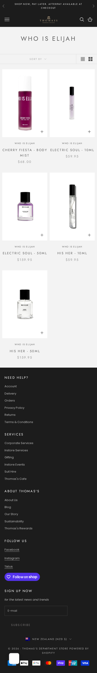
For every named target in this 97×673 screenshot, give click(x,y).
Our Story (11, 514)
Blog (8, 507)
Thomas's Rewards (18, 528)
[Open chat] (14, 658)
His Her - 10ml (72, 253)
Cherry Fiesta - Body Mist (24, 153)
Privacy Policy (14, 408)
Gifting (9, 457)
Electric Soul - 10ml (72, 150)
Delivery (10, 393)
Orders (10, 400)
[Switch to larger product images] (83, 59)
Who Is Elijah (25, 143)
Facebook (12, 549)
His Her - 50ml (25, 351)
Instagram (12, 558)
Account (11, 386)
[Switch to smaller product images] (90, 59)
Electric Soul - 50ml (25, 253)
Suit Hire (10, 471)
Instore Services (16, 450)
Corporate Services (19, 443)
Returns (10, 415)
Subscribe (20, 625)
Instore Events (15, 464)
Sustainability (14, 521)
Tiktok (9, 566)
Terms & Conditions (19, 422)
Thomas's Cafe (16, 479)
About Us (11, 500)
